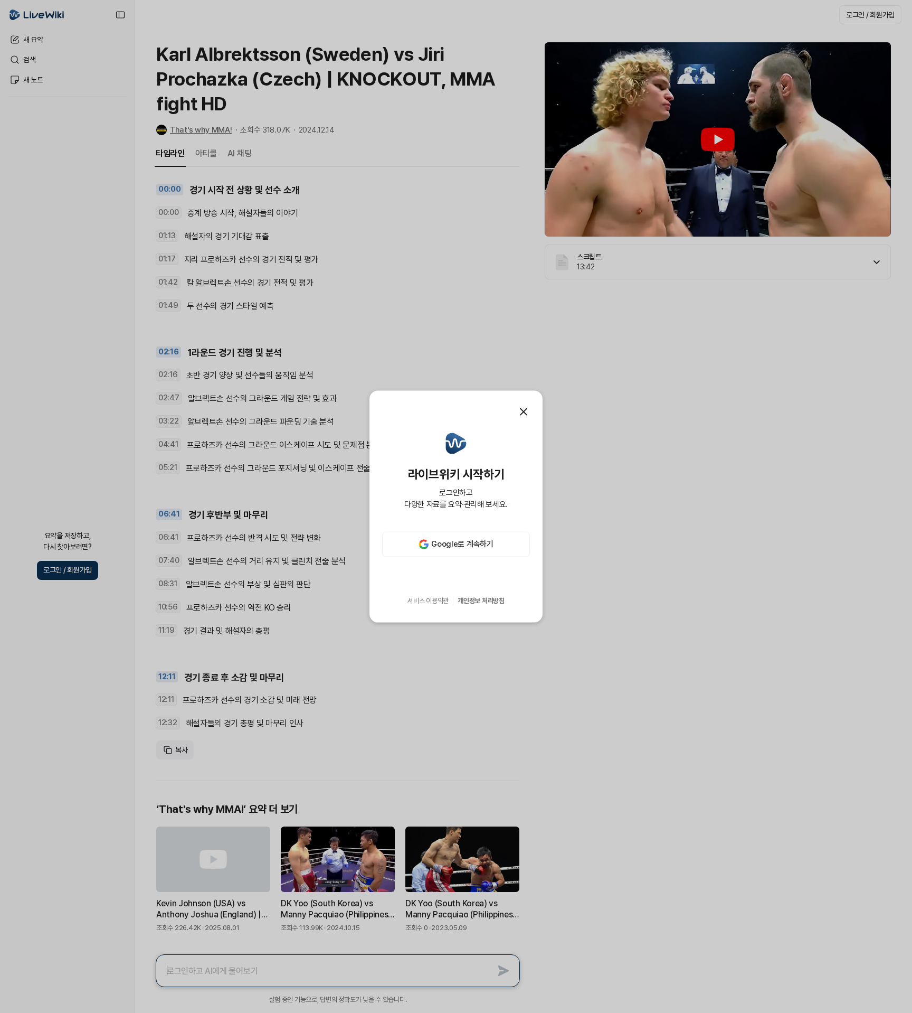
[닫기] (523, 412)
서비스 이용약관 (428, 601)
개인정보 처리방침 (481, 601)
